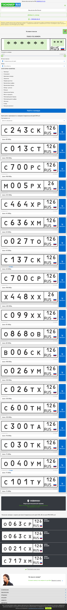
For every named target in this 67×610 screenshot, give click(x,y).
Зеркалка (6, 78)
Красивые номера (8, 76)
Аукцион (4, 597)
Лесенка (6, 101)
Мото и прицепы (8, 94)
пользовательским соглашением (36, 608)
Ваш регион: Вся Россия (34, 10)
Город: (2, 63)
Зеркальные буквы (9, 92)
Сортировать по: (5, 118)
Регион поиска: (5, 58)
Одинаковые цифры (9, 83)
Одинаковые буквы (9, 85)
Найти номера (33, 110)
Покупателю (5, 592)
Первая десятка (8, 80)
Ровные (6, 90)
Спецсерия (6, 74)
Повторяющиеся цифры (10, 99)
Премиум (6, 71)
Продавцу (4, 595)
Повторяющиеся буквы (10, 96)
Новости (3, 600)
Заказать (62, 133)
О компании (5, 590)
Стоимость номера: (6, 52)
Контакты (4, 603)
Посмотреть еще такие (33, 569)
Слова (5, 103)
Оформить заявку (56, 580)
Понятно (48, 608)
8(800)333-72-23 (40, 1)
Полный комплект (8, 105)
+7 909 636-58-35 (35, 19)
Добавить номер (33, 15)
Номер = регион (8, 87)
